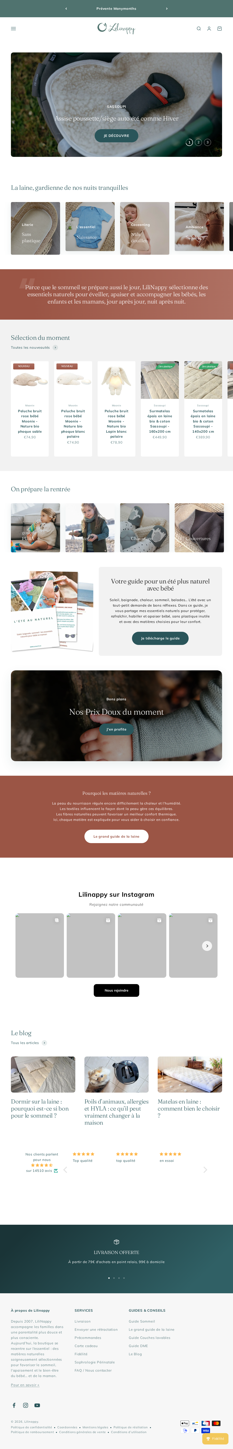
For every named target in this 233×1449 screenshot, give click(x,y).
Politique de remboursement (32, 1432)
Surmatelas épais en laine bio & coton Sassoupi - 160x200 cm (159, 421)
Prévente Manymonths (116, 8)
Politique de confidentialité (31, 1427)
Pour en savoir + (25, 1385)
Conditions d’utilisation (129, 1432)
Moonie (30, 405)
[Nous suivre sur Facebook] (14, 1405)
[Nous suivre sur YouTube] (37, 1405)
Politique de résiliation (131, 1427)
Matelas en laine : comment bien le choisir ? (189, 1108)
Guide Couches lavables (149, 1337)
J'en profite (116, 729)
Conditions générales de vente (82, 1432)
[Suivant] (167, 8)
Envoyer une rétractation (96, 1329)
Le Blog (135, 1354)
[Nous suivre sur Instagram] (26, 1405)
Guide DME (138, 1346)
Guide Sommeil (142, 1321)
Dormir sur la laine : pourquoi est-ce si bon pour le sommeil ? (39, 1108)
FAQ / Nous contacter (93, 1370)
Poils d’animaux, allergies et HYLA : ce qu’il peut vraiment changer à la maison (116, 1112)
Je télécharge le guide (160, 638)
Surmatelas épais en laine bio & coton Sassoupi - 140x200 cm (203, 421)
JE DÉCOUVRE (116, 135)
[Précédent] (66, 8)
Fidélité (81, 1354)
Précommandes (88, 1337)
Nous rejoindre (116, 990)
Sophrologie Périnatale (95, 1362)
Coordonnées (67, 1427)
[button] (66, 1170)
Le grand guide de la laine (116, 836)
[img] (42, 1165)
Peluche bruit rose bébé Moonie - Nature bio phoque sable (30, 421)
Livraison (83, 1321)
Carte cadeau (86, 1346)
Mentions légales (95, 1427)
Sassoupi (160, 405)
